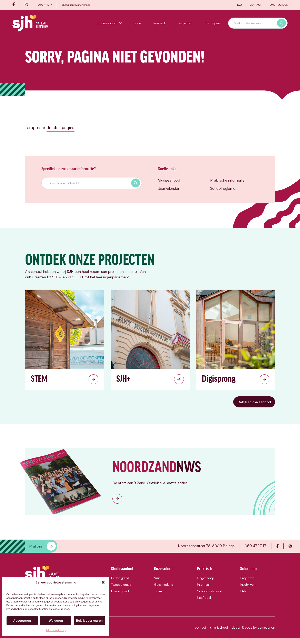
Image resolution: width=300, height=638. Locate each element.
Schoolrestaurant (209, 591)
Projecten (185, 23)
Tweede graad (121, 584)
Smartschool (279, 4)
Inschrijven (212, 23)
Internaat (203, 584)
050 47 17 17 (45, 4)
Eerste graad (120, 578)
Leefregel (204, 598)
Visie (137, 23)
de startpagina (60, 127)
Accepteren (22, 620)
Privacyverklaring (56, 630)
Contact (255, 4)
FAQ (239, 4)
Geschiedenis (163, 584)
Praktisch (159, 23)
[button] (103, 582)
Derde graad (120, 591)
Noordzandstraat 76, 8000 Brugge (206, 545)
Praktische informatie (227, 180)
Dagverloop (205, 578)
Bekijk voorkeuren (89, 620)
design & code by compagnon (253, 627)
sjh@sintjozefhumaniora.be (76, 4)
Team (158, 591)
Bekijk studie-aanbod (254, 402)
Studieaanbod (107, 23)
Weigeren (56, 620)
